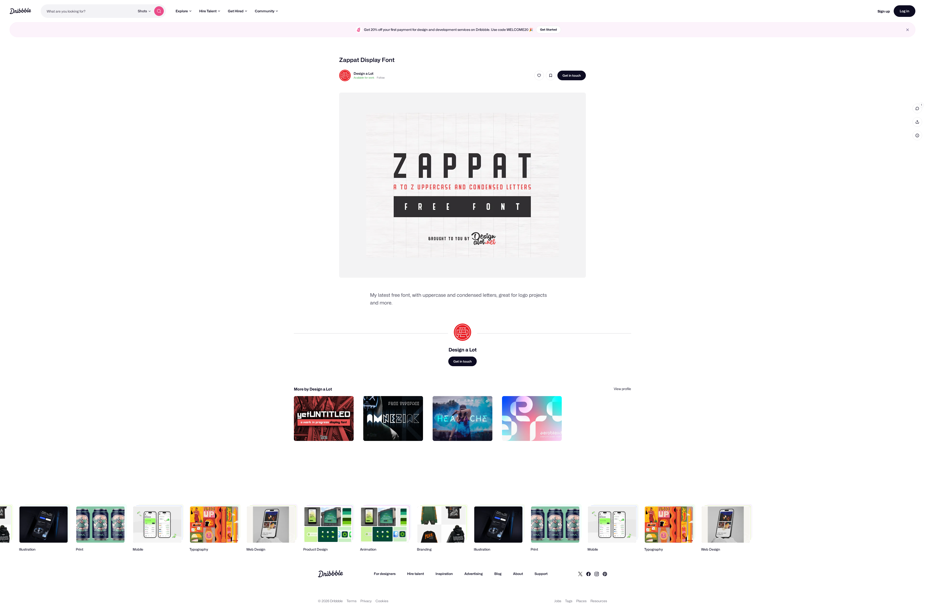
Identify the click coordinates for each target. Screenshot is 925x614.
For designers (385, 574)
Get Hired (236, 11)
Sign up (884, 11)
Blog (498, 574)
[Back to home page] (20, 11)
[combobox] (88, 11)
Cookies (382, 601)
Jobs (557, 601)
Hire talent (415, 574)
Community (264, 11)
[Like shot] (539, 75)
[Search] (159, 11)
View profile (622, 389)
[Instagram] (597, 574)
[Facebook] (588, 574)
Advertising (473, 574)
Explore (182, 11)
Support (541, 574)
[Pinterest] (605, 574)
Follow (381, 77)
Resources (598, 601)
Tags (568, 601)
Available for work (364, 77)
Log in (904, 11)
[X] (580, 574)
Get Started (548, 29)
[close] (907, 30)
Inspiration (444, 574)
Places (581, 601)
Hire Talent (208, 11)
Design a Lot (363, 73)
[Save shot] (550, 75)
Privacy (366, 601)
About (518, 574)
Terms (352, 601)
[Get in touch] (325, 432)
